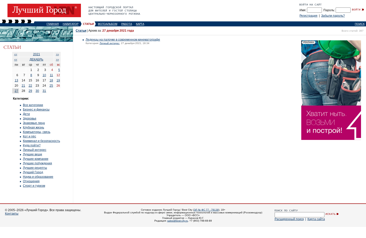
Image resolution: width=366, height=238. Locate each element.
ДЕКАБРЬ (36, 59)
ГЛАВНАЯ (53, 23)
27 (16, 91)
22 (30, 85)
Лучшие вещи (32, 154)
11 (51, 75)
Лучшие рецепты (35, 168)
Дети (26, 114)
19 (58, 80)
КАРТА (140, 23)
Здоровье (29, 118)
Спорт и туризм (34, 185)
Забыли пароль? (333, 15)
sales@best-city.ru (177, 220)
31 (44, 91)
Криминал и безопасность (41, 141)
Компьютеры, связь (36, 132)
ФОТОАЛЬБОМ (107, 23)
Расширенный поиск (289, 219)
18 (51, 80)
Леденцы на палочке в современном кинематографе (123, 39)
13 (16, 80)
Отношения (31, 181)
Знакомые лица (34, 123)
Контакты (11, 213)
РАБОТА (126, 23)
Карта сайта (316, 219)
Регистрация (308, 15)
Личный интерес (34, 150)
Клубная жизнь (33, 127)
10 (44, 75)
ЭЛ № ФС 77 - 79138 (206, 209)
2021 (36, 54)
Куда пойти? (32, 145)
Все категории (33, 105)
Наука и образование (38, 176)
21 (23, 85)
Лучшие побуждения (37, 163)
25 (51, 85)
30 (37, 91)
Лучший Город (33, 172)
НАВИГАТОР (70, 23)
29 (30, 91)
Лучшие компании (35, 159)
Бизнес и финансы (36, 109)
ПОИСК (360, 23)
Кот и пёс (29, 136)
